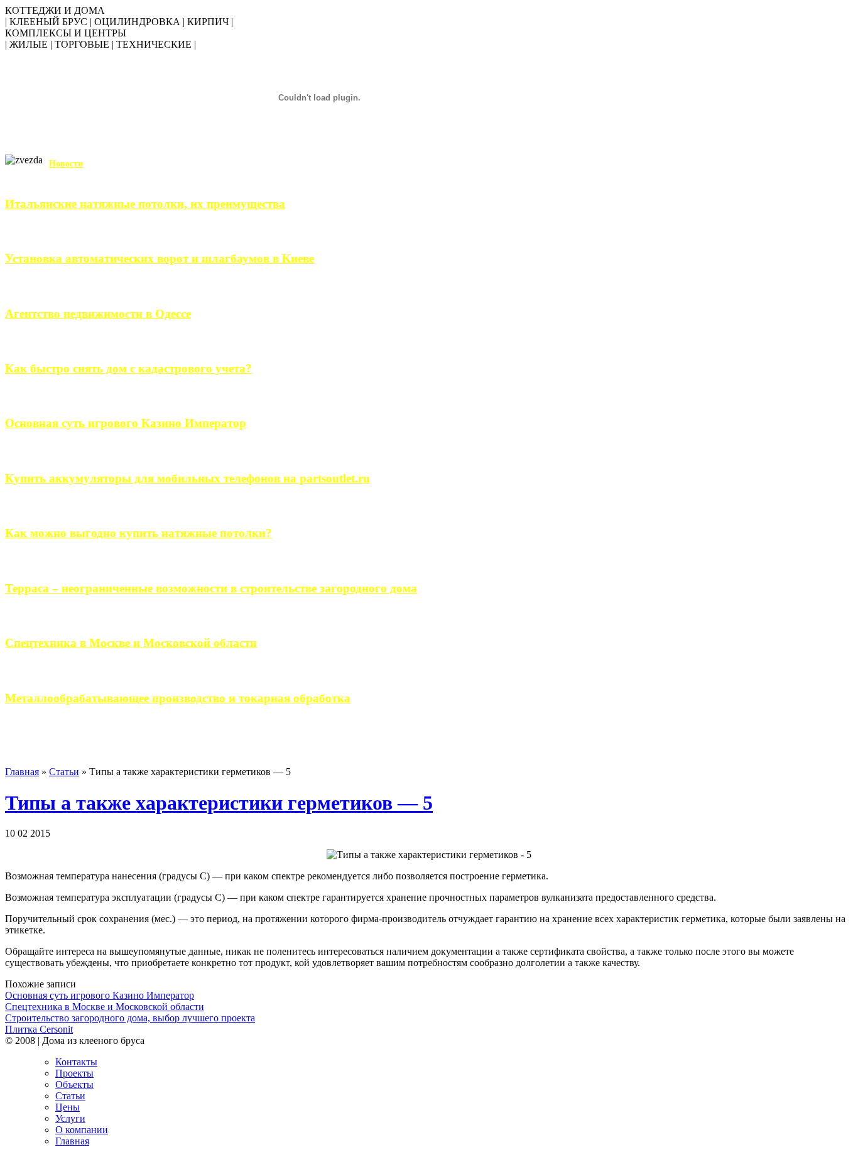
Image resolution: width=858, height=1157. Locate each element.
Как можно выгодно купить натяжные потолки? (138, 533)
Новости (66, 163)
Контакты (76, 1062)
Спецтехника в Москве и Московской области (131, 642)
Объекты (74, 1084)
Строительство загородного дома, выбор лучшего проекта (130, 1018)
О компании (81, 1129)
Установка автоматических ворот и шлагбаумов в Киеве (159, 258)
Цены (67, 1107)
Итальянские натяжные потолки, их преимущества (145, 203)
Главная (22, 771)
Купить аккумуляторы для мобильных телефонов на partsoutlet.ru (187, 478)
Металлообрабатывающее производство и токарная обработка (177, 698)
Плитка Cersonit (39, 1029)
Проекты (74, 1073)
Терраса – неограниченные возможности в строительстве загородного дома (211, 588)
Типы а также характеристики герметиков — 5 (219, 802)
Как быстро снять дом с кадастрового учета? (128, 368)
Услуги (70, 1118)
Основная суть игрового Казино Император (125, 423)
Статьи (64, 771)
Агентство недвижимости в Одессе (98, 313)
